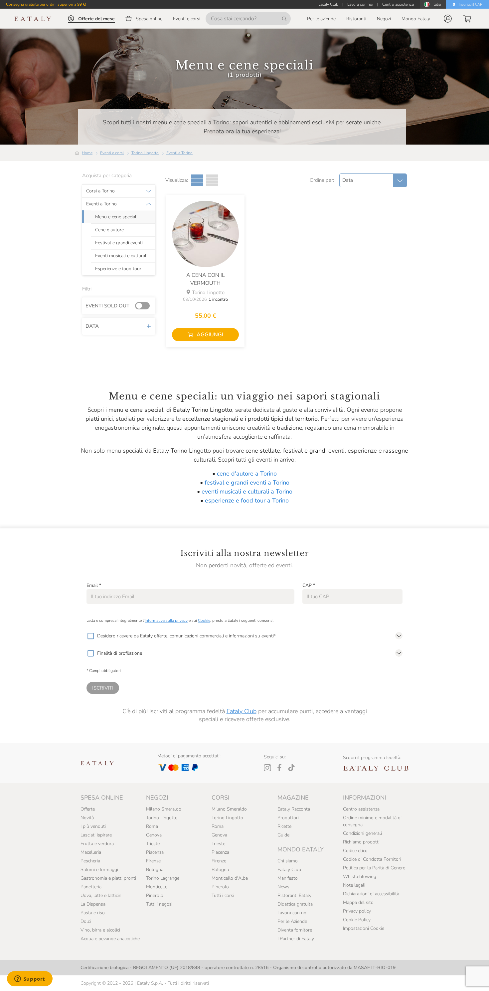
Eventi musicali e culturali (121, 256)
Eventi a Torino (179, 153)
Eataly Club (241, 711)
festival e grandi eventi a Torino (247, 483)
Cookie (204, 620)
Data (92, 326)
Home (87, 153)
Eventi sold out (107, 305)
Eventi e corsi (112, 153)
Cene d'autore (109, 230)
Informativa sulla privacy (166, 620)
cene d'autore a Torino (247, 474)
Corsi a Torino (100, 191)
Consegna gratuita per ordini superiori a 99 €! (46, 4)
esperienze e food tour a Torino (247, 500)
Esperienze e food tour (118, 269)
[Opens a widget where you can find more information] (30, 979)
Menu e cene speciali (116, 217)
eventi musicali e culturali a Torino (247, 491)
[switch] (144, 306)
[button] (447, 19)
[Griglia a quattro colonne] (212, 180)
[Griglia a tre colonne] (197, 180)
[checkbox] (90, 636)
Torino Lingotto (145, 153)
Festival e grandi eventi (119, 243)
